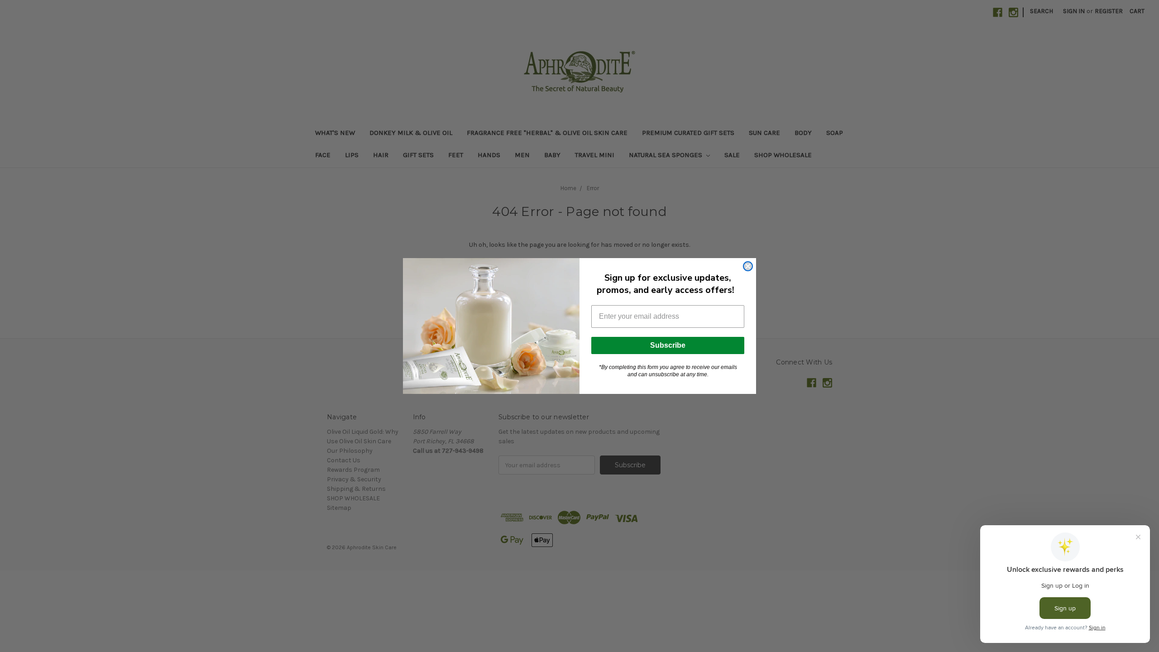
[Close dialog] (747, 266)
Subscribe (667, 345)
